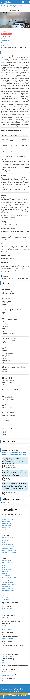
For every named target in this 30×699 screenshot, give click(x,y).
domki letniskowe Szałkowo (9, 543)
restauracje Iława (6, 592)
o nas (22, 689)
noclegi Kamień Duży (7, 519)
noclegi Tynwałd (6, 525)
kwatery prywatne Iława (8, 579)
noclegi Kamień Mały (7, 516)
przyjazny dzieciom (7, 629)
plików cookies (16, 694)
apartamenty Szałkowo (8, 539)
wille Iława (5, 597)
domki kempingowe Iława (9, 566)
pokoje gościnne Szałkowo (9, 550)
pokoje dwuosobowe (7, 604)
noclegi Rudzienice (7, 533)
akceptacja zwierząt (7, 608)
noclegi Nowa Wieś (7, 531)
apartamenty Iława (7, 562)
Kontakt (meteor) (15, 688)
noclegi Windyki (6, 521)
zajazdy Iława (5, 599)
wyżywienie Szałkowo (7, 544)
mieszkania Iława (6, 581)
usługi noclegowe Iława (8, 596)
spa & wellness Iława (7, 582)
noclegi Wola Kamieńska (8, 518)
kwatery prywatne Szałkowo (9, 546)
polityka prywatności (12, 689)
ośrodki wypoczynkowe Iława (9, 584)
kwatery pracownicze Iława (9, 577)
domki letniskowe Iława (8, 568)
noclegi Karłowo (6, 529)
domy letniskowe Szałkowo (9, 541)
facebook (5, 688)
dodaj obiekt (17, 691)
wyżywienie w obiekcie (8, 613)
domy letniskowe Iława (8, 564)
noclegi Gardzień (6, 523)
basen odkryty (6, 619)
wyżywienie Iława (6, 569)
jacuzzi (4, 625)
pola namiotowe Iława (8, 590)
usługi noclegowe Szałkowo (9, 554)
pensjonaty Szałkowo (7, 548)
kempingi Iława (6, 575)
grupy (3, 634)
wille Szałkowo (6, 556)
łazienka (4, 647)
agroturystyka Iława (7, 560)
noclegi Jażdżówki (6, 527)
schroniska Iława (6, 594)
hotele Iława (5, 573)
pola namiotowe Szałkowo (9, 552)
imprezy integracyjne (7, 675)
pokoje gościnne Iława (8, 588)
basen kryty (5, 617)
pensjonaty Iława (6, 586)
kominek (4, 651)
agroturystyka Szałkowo (8, 537)
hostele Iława (5, 571)
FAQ (3, 689)
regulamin (25, 688)
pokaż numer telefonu (6, 33)
